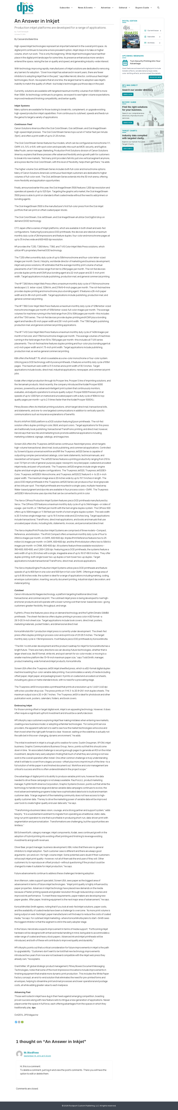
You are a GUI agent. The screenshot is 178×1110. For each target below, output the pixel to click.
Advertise (106, 7)
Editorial (123, 7)
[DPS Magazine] (25, 8)
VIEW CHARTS (127, 149)
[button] (158, 8)
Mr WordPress (31, 1052)
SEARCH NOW (127, 94)
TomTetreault (22, 31)
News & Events (85, 7)
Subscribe (65, 7)
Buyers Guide (142, 7)
